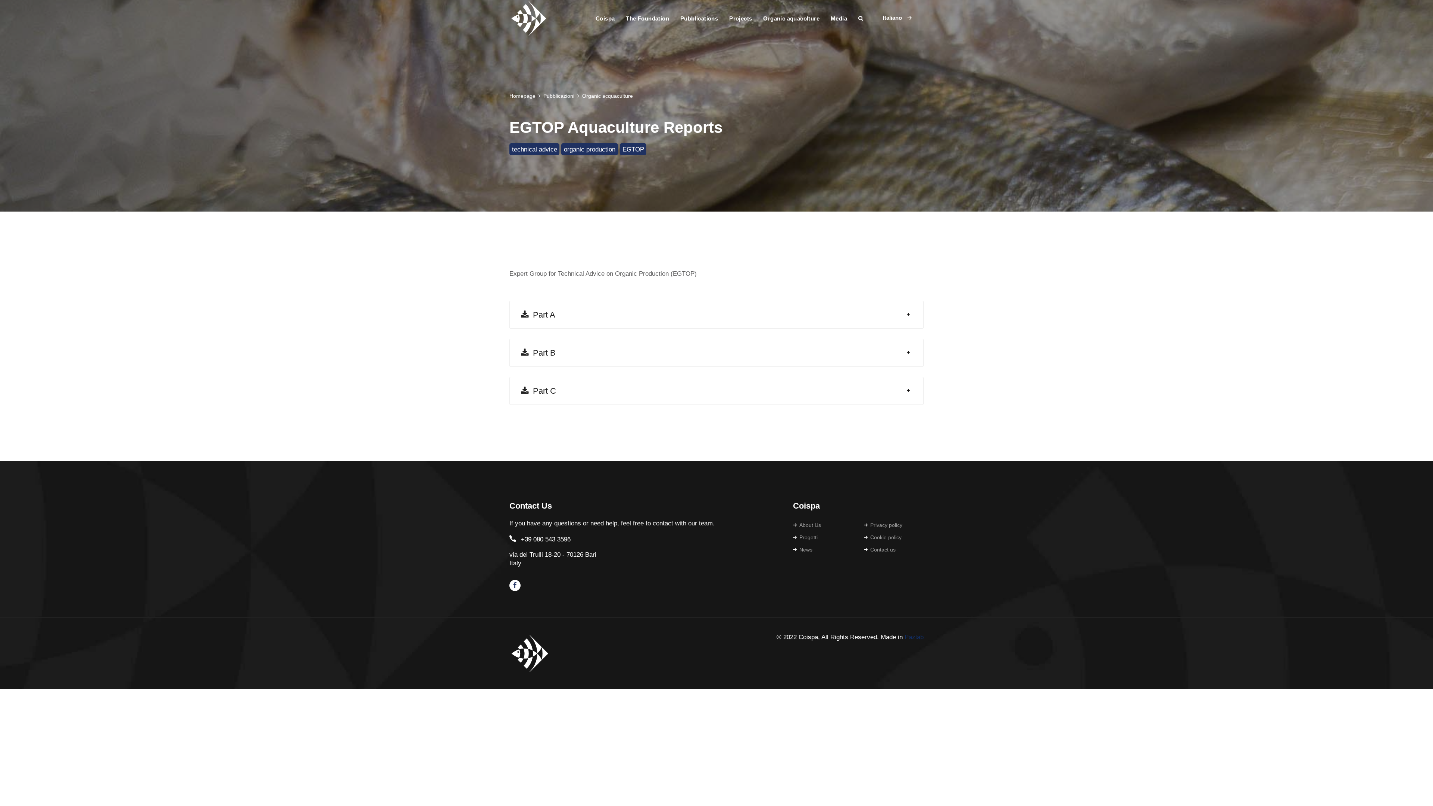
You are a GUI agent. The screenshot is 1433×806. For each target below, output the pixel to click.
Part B (542, 353)
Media (839, 18)
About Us (810, 525)
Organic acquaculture (607, 96)
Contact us (883, 550)
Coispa (605, 18)
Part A (541, 314)
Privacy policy (886, 525)
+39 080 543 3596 (546, 539)
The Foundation (647, 18)
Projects (740, 18)
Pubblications (699, 18)
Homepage (522, 96)
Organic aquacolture (791, 18)
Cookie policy (886, 537)
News (805, 550)
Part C (542, 391)
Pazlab (914, 637)
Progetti (808, 537)
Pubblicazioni (558, 96)
